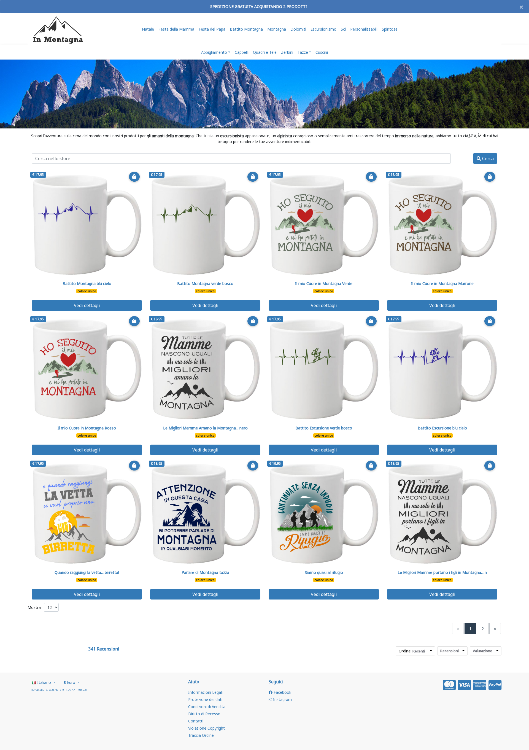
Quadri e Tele (265, 52)
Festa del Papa (212, 29)
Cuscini (321, 52)
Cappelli (242, 52)
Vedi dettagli (87, 305)
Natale (148, 29)
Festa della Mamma (176, 29)
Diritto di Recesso (204, 713)
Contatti (195, 721)
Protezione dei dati (205, 699)
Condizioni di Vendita (206, 706)
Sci (343, 29)
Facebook (281, 692)
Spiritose (390, 29)
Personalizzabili (363, 29)
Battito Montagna (246, 29)
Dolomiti (298, 29)
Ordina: (412, 651)
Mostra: (35, 607)
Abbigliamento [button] (214, 52)
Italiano (44, 682)
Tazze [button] (303, 52)
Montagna (276, 29)
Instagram (282, 699)
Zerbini (287, 52)
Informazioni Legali (205, 692)
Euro (70, 682)
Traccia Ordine (201, 735)
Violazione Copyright (206, 728)
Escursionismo (323, 29)
